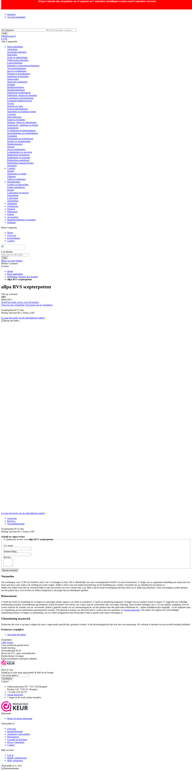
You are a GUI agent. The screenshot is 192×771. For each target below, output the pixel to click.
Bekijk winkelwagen (17, 758)
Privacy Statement (15, 742)
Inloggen (11, 14)
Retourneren (13, 737)
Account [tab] (11, 261)
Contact (11, 745)
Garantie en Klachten (17, 739)
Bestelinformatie (15, 731)
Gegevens (12, 518)
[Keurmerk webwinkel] (14, 710)
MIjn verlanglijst (15, 760)
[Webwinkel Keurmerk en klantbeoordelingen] (8, 664)
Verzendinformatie (16, 523)
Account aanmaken (16, 17)
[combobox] (63, 30)
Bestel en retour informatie (19, 718)
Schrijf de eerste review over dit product (20, 302)
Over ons (11, 728)
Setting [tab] (19, 261)
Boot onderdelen (15, 274)
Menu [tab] (4, 261)
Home (10, 271)
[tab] (99, 523)
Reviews (11, 521)
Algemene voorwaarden (18, 734)
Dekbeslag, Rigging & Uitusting (22, 276)
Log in (10, 755)
